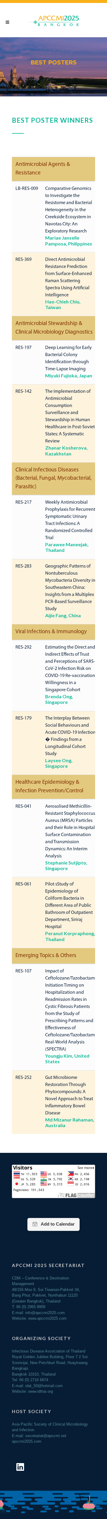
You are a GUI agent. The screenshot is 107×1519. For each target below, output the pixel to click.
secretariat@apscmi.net (45, 1436)
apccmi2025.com (26, 1441)
